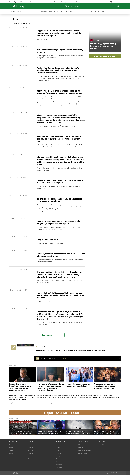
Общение (59, 467)
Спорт (58, 450)
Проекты (31, 441)
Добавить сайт (82, 447)
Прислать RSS (82, 456)
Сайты (58, 447)
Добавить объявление (84, 450)
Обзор (11, 447)
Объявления (59, 462)
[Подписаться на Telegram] (110, 1)
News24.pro (13, 2)
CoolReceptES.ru (74, 2)
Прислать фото (82, 453)
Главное (11, 445)
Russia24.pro (13, 418)
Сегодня (58, 456)
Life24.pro (23, 2)
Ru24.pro (33, 2)
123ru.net (117, 2)
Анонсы (58, 459)
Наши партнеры (61, 441)
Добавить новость (83, 445)
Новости (58, 445)
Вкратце (11, 453)
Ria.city (63, 2)
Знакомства (59, 464)
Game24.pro (54, 2)
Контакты (102, 441)
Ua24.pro (30, 453)
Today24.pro (43, 2)
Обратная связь (83, 441)
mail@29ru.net (103, 445)
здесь (68, 403)
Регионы (58, 453)
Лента (13, 19)
